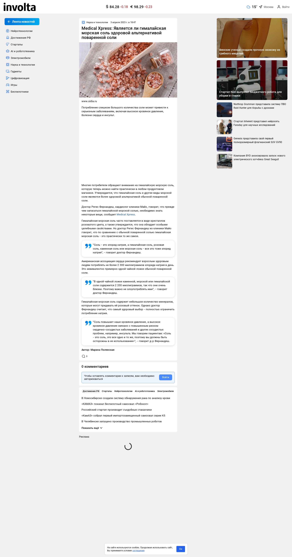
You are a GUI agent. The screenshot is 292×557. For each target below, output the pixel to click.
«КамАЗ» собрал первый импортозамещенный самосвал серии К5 (123, 415)
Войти (165, 377)
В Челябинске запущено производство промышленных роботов (122, 421)
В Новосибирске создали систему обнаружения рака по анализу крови (126, 398)
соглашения (138, 550)
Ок (180, 548)
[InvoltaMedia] (19, 6)
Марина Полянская (102, 349)
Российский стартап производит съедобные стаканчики (117, 409)
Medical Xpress (126, 214)
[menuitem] (22, 31)
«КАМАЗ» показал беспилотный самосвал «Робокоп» (115, 403)
